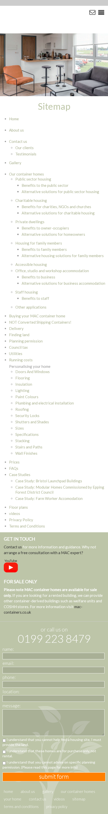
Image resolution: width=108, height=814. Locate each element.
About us (16, 130)
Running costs (21, 360)
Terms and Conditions (27, 526)
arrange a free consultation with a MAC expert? (43, 552)
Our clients (24, 147)
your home (12, 799)
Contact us (18, 141)
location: (11, 691)
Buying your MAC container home (37, 316)
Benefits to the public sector (45, 185)
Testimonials (25, 154)
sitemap (78, 799)
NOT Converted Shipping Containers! (40, 322)
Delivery (16, 328)
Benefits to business (38, 277)
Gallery (15, 162)
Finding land (19, 334)
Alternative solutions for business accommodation (63, 283)
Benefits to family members (44, 249)
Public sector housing (33, 179)
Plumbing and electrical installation (44, 403)
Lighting (22, 390)
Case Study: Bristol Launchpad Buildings (48, 481)
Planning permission (26, 341)
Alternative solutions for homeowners (53, 234)
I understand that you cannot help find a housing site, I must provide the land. (52, 742)
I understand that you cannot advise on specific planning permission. (49, 764)
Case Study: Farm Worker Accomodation (49, 498)
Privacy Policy (21, 519)
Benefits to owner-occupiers (45, 228)
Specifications (27, 434)
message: (12, 705)
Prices (14, 462)
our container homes (78, 791)
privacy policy (56, 806)
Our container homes (26, 174)
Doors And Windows (32, 371)
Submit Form (54, 776)
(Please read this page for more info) (49, 767)
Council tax (18, 347)
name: (8, 649)
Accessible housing (31, 264)
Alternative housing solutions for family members (63, 255)
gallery (47, 791)
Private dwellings (29, 221)
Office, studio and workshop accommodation (52, 270)
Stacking (22, 440)
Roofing (22, 409)
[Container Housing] (44, 19)
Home (14, 119)
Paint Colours (26, 396)
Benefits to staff (35, 298)
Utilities (15, 353)
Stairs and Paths (28, 447)
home (8, 791)
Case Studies (19, 474)
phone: (9, 677)
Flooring (22, 378)
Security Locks (27, 415)
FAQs (13, 468)
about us (28, 791)
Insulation (23, 384)
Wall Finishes (26, 453)
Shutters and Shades (32, 422)
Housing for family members (38, 243)
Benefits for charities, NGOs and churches (56, 206)
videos (14, 513)
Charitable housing (31, 200)
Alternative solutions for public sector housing (60, 191)
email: (8, 663)
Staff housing (26, 292)
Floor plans (18, 507)
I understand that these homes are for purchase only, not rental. (49, 753)
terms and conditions (21, 806)
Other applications (30, 307)
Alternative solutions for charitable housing (58, 213)
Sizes (19, 428)
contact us (37, 799)
